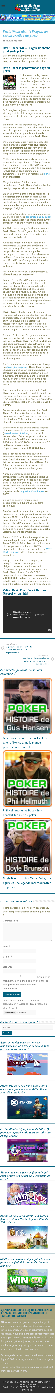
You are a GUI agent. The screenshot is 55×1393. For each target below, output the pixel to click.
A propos (10, 1382)
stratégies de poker (17, 367)
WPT (49, 549)
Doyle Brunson (11, 552)
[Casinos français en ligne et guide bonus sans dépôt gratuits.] (27, 7)
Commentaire (11, 920)
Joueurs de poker (14, 40)
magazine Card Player (32, 491)
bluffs (47, 174)
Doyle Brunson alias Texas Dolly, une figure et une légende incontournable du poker (27, 882)
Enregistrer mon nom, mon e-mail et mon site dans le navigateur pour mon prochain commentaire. (26, 982)
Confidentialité (25, 1382)
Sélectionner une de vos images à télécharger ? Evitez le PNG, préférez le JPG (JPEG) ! (25, 1003)
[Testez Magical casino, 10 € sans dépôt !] (27, 17)
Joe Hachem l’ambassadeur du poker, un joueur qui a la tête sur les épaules (36, 659)
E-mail (7, 956)
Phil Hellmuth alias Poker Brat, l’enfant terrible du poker (23, 812)
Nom (6, 946)
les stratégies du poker (38, 217)
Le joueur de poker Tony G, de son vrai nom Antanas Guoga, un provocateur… (19, 648)
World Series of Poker (16, 433)
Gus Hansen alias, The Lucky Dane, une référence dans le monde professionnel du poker (25, 742)
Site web (7, 967)
